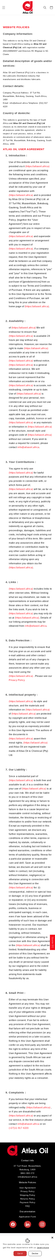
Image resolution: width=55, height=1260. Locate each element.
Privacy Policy (17, 680)
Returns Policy (27, 1199)
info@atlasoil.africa (28, 447)
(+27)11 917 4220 (19, 1128)
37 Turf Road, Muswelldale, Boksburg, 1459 (27, 1168)
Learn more (43, 1247)
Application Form (27, 1216)
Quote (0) (52, 942)
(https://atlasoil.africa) (37, 166)
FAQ (27, 1206)
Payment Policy (27, 1202)
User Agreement (27, 1188)
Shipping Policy (27, 1195)
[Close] (52, 1237)
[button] (3, 7)
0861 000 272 (27, 1173)
